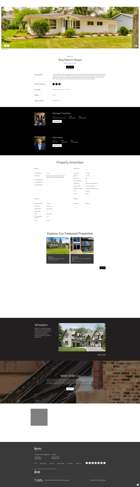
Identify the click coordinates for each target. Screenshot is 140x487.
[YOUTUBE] (95, 463)
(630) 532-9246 (72, 117)
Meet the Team (43, 463)
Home (35, 463)
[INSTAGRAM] (90, 463)
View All (102, 267)
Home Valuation (60, 463)
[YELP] (104, 463)
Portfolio (51, 463)
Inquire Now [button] (70, 67)
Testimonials (70, 463)
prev (5, 45)
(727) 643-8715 (64, 142)
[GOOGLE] (98, 463)
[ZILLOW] (101, 463)
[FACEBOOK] (87, 463)
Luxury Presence (66, 480)
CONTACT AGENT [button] (57, 121)
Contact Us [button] (70, 388)
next (8, 45)
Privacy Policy (102, 480)
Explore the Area (102, 354)
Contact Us (78, 463)
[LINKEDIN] (93, 463)
